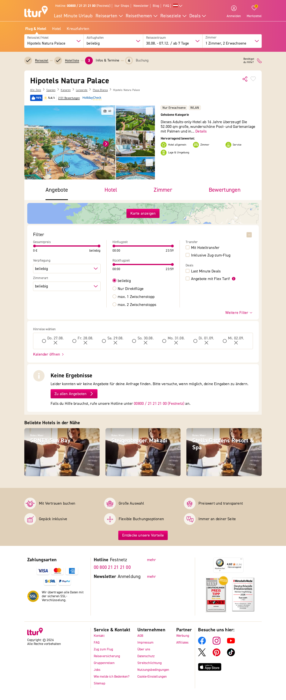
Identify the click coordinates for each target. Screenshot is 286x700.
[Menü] (241, 560)
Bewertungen (224, 190)
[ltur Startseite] (36, 12)
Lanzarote (81, 90)
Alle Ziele (35, 90)
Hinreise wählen (44, 329)
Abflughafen (95, 38)
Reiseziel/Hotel (38, 38)
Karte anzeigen (143, 213)
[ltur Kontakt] (259, 60)
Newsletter (141, 6)
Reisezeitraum (156, 38)
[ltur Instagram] (216, 643)
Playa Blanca (100, 90)
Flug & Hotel (35, 28)
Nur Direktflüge (131, 288)
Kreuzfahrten (78, 28)
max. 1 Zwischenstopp (136, 296)
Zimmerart (40, 278)
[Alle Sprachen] (177, 6)
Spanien (50, 90)
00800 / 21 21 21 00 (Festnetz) (159, 403)
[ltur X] (202, 655)
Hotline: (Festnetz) (83, 6)
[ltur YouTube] (231, 643)
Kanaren (66, 90)
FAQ (166, 6)
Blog (156, 6)
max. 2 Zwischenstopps (137, 304)
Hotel (56, 28)
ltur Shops (122, 6)
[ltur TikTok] (231, 655)
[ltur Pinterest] (216, 655)
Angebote (57, 190)
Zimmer (211, 38)
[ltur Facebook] (202, 643)
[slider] (34, 246)
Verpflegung (41, 261)
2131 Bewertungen (69, 98)
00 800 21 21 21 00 (112, 567)
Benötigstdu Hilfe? (248, 60)
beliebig (124, 280)
